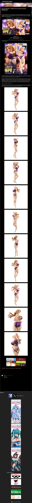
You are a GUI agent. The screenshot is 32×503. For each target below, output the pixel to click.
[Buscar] (30, 1)
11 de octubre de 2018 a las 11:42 (9, 375)
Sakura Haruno (26, 78)
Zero (4, 375)
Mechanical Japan (7, 1)
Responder (5, 377)
